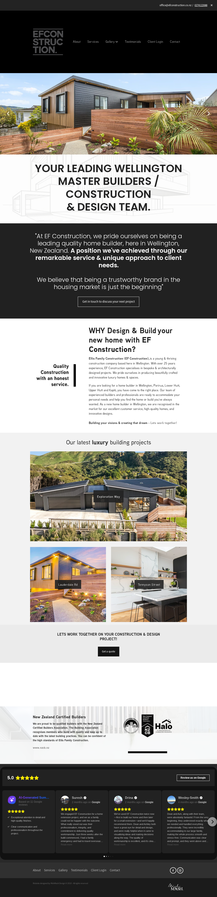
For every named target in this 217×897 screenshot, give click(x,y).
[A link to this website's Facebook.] (173, 870)
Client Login (155, 42)
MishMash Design (58, 883)
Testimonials (133, 42)
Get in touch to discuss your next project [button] (108, 301)
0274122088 (201, 5)
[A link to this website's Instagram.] (180, 870)
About (77, 42)
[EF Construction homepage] (48, 42)
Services (93, 42)
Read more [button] (66, 844)
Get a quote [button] (108, 651)
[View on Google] (65, 800)
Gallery (110, 42)
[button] (4, 821)
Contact (175, 42)
